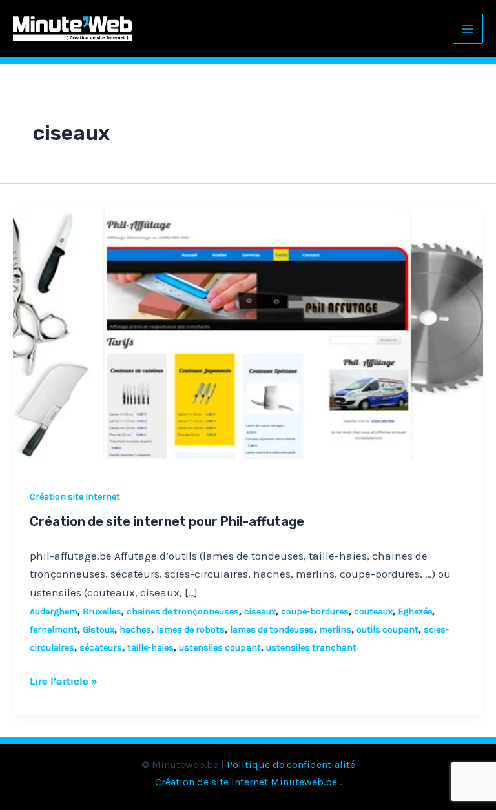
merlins (335, 629)
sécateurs (100, 647)
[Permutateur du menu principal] (468, 29)
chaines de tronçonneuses (183, 611)
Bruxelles (102, 611)
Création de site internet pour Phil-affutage (167, 521)
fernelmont (54, 629)
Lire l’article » (64, 679)
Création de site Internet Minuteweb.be (246, 782)
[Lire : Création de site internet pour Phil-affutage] (248, 336)
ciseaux (260, 611)
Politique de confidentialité (291, 764)
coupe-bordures (315, 611)
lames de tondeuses (272, 629)
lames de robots (190, 629)
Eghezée (415, 611)
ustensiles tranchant (311, 647)
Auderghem (54, 611)
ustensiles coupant (220, 647)
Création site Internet (75, 496)
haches (135, 629)
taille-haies (150, 647)
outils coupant (387, 629)
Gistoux (98, 629)
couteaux (373, 611)
